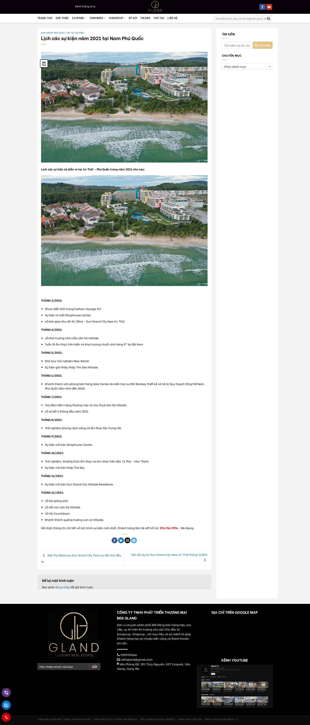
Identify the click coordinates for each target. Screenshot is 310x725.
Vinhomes (96, 18)
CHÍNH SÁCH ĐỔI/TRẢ (190, 719)
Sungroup (116, 18)
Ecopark (78, 18)
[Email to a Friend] (127, 540)
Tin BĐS (145, 18)
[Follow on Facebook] (262, 7)
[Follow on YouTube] (269, 7)
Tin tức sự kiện (75, 32)
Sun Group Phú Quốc (53, 32)
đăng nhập (62, 587)
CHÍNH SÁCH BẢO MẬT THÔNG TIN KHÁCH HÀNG (64, 719)
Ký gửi (133, 18)
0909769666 (129, 655)
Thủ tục (159, 18)
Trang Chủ (44, 18)
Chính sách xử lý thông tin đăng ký (115, 719)
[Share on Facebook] (115, 540)
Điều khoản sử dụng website (157, 719)
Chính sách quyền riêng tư (221, 719)
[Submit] (269, 18)
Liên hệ (172, 18)
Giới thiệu (62, 18)
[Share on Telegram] (134, 540)
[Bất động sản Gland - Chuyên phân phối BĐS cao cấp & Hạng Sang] (155, 7)
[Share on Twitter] (121, 540)
